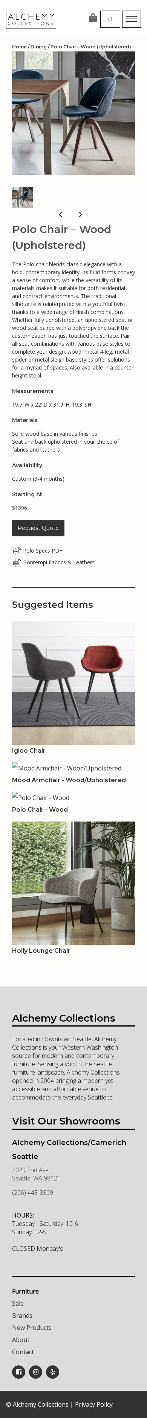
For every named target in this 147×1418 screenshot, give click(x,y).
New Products (32, 1327)
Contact (23, 1352)
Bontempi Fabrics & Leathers (59, 562)
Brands (22, 1315)
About (20, 1340)
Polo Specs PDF (42, 550)
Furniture (25, 1291)
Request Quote (38, 528)
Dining (39, 47)
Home (19, 47)
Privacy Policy (94, 1404)
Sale (18, 1303)
